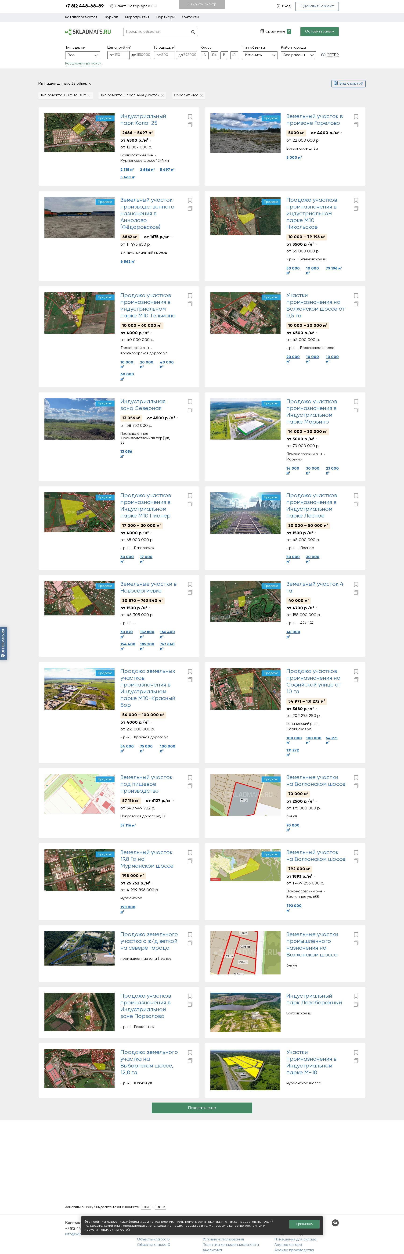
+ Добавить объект (317, 6)
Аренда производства (294, 1250)
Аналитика (212, 1250)
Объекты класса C (153, 1245)
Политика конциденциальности (231, 1245)
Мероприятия (137, 17)
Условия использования (223, 1239)
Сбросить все (186, 95)
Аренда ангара (288, 1245)
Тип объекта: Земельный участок (129, 95)
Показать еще (202, 1108)
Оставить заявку (319, 31)
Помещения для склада (295, 1239)
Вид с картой (351, 84)
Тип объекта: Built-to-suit (63, 95)
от (112, 55)
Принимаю (304, 1224)
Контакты (190, 17)
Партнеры (165, 17)
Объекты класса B (153, 1239)
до (134, 55)
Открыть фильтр (202, 4)
